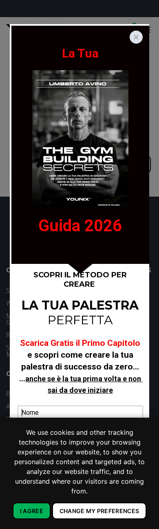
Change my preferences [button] (99, 510)
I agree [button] (31, 510)
